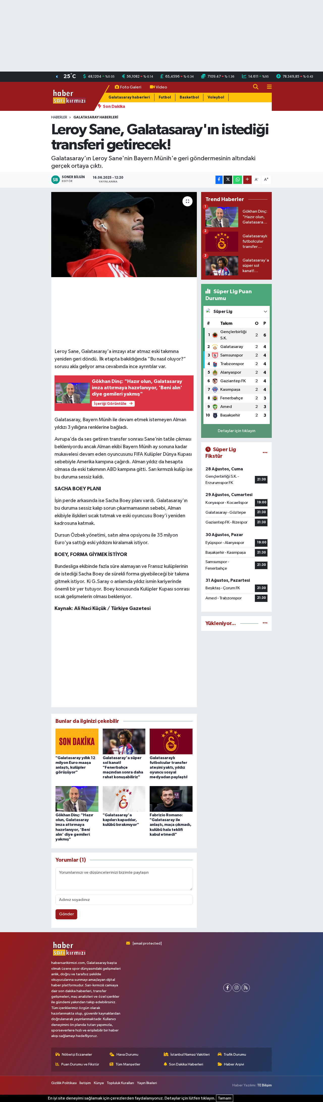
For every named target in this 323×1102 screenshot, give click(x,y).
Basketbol (189, 97)
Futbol (165, 97)
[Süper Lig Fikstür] (265, 453)
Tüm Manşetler (128, 1064)
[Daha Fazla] (247, 180)
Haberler (59, 117)
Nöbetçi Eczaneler (77, 1054)
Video (161, 87)
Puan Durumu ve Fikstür (80, 1064)
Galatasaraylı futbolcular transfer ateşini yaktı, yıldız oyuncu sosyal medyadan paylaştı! (168, 767)
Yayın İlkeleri (147, 1083)
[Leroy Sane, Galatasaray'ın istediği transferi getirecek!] (124, 234)
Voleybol (216, 97)
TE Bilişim (264, 1085)
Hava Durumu (127, 1054)
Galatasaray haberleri (129, 97)
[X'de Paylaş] (228, 180)
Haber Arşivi (234, 1064)
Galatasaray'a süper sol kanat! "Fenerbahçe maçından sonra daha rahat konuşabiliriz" (123, 767)
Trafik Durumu (235, 1054)
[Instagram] (236, 988)
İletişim (85, 1083)
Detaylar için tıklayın (236, 431)
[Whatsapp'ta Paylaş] (237, 180)
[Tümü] (265, 623)
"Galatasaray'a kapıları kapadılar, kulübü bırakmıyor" (121, 820)
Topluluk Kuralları (120, 1083)
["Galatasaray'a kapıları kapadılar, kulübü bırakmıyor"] (124, 799)
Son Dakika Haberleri (186, 1064)
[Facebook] (227, 988)
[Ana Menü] (267, 87)
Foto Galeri (130, 87)
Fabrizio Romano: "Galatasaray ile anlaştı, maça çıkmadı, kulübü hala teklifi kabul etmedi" (170, 824)
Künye (99, 1083)
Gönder (66, 914)
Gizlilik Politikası (64, 1083)
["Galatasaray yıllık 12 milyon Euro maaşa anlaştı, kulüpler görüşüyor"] (77, 741)
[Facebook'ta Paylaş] (219, 180)
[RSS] (245, 988)
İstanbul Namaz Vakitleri (190, 1054)
